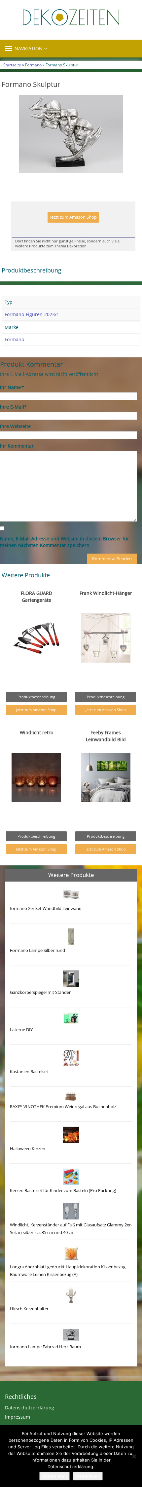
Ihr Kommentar (17, 446)
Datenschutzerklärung (29, 1407)
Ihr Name (11, 387)
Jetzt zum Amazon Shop (73, 217)
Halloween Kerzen (27, 1148)
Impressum (17, 1417)
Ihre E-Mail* (13, 407)
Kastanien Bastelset (29, 1071)
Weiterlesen (88, 1476)
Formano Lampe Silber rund (37, 950)
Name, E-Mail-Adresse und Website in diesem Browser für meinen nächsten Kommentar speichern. (64, 541)
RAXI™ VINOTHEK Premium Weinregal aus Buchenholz (63, 1106)
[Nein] (133, 1456)
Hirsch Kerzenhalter (29, 1309)
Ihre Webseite (15, 426)
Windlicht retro (36, 732)
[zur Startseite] (71, 17)
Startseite (12, 64)
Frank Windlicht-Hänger (106, 593)
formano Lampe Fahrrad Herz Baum (45, 1347)
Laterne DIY (21, 1030)
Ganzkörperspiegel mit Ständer (40, 992)
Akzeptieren (54, 1476)
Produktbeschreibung (36, 696)
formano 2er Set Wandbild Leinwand (46, 908)
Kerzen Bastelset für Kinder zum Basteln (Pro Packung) (63, 1190)
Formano (33, 64)
